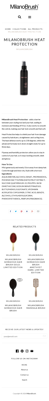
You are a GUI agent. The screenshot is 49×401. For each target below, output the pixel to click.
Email (38, 211)
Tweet (16, 211)
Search (24, 380)
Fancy (27, 211)
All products (35, 29)
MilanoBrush (24, 49)
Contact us (24, 375)
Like (10, 211)
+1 (32, 211)
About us (24, 370)
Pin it (21, 211)
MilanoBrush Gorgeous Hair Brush (13, 308)
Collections (19, 29)
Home (8, 29)
